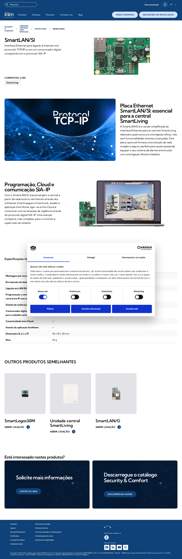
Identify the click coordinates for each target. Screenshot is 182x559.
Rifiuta (50, 309)
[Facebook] (106, 547)
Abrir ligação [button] (17, 427)
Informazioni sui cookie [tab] (133, 257)
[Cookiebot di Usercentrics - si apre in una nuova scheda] (139, 248)
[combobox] (21, 4)
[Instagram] (125, 547)
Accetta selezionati (91, 309)
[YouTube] (119, 547)
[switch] (75, 297)
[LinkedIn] (113, 547)
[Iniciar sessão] (165, 4)
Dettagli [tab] (91, 257)
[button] (151, 4)
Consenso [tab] (48, 257)
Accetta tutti (132, 309)
